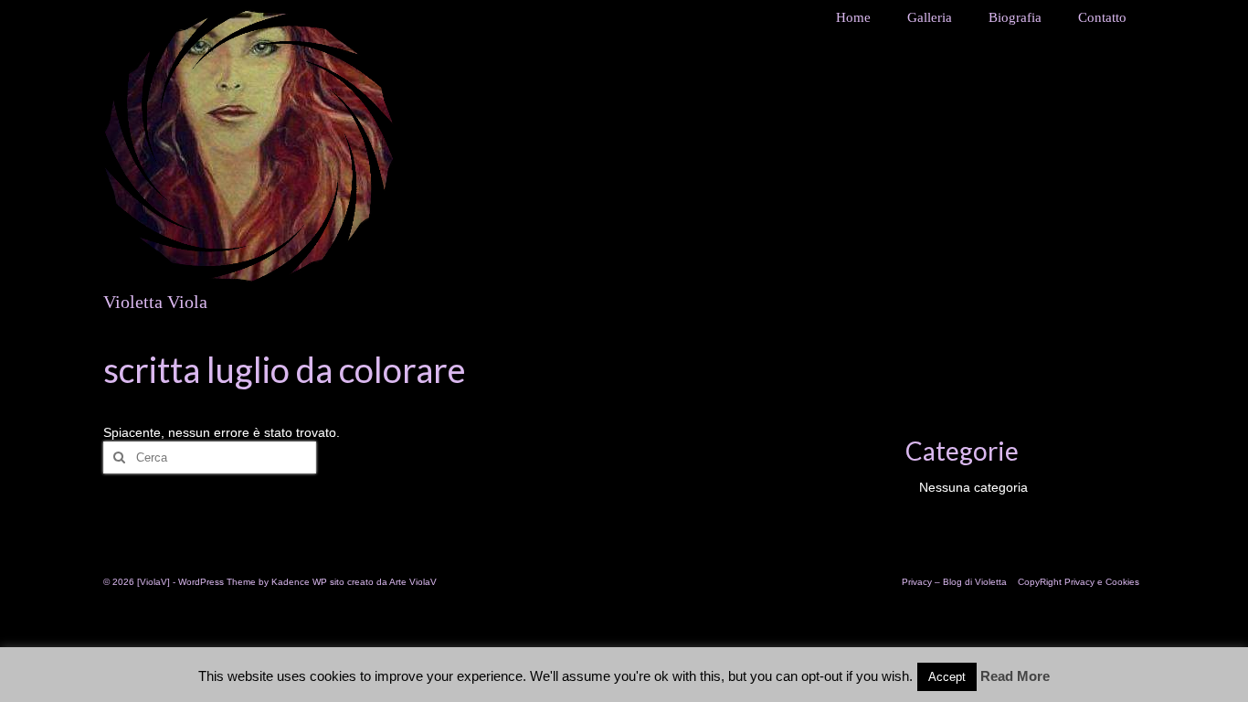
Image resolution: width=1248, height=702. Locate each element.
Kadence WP (299, 582)
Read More (1015, 676)
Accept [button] (947, 677)
